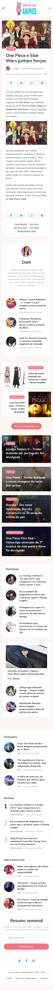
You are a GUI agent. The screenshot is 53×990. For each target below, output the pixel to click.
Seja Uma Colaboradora (26, 978)
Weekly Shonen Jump (17, 95)
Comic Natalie (38, 109)
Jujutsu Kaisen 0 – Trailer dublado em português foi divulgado (24, 453)
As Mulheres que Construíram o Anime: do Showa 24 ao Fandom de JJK (33, 628)
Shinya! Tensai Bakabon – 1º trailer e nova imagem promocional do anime (32, 304)
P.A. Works (14, 678)
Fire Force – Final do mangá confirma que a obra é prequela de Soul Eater (32, 902)
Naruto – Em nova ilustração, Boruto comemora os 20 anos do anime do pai (24, 511)
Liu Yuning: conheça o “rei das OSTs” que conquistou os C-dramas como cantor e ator (32, 580)
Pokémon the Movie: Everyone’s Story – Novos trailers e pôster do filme (32, 323)
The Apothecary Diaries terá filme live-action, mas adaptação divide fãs (31, 763)
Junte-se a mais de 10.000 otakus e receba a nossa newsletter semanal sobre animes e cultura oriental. (26, 928)
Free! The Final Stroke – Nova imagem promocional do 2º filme (32, 746)
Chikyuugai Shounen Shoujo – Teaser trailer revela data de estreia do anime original (32, 692)
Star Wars (34, 228)
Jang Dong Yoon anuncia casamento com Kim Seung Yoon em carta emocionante (28, 841)
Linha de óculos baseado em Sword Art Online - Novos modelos (37, 378)
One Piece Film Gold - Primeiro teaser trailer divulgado (17, 407)
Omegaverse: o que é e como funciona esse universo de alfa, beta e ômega (32, 612)
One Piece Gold (20, 228)
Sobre (9, 978)
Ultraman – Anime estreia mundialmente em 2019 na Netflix (32, 885)
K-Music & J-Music (14, 532)
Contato (44, 978)
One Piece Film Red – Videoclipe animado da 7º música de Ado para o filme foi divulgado (26, 544)
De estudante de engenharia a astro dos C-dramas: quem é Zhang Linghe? (33, 596)
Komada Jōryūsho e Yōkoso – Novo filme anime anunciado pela (26, 672)
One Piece (34, 224)
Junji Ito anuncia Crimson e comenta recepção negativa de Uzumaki (33, 341)
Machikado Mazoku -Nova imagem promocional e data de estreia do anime (31, 708)
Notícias (11, 49)
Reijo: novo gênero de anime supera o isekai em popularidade (32, 869)
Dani (17, 69)
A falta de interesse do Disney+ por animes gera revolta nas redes (31, 779)
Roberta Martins (16, 815)
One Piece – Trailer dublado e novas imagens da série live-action (25, 481)
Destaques (11, 499)
